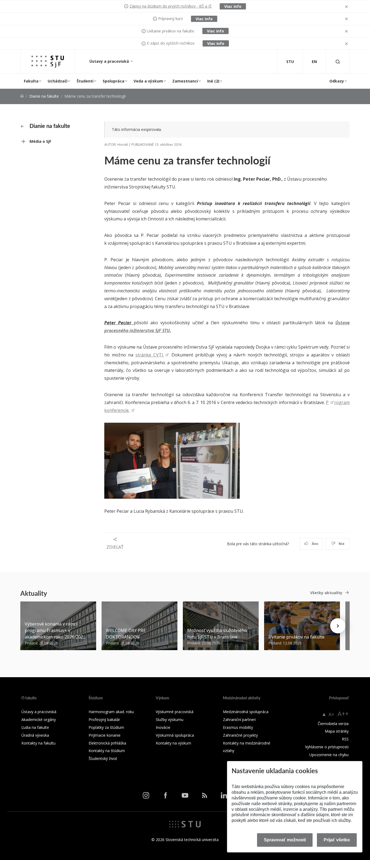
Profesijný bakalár (104, 719)
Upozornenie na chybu (329, 754)
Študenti (85, 81)
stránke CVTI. (149, 355)
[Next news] (337, 625)
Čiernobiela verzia (333, 723)
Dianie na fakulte (44, 96)
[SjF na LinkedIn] (224, 795)
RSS (345, 739)
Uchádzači (57, 81)
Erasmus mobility (238, 727)
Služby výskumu (169, 719)
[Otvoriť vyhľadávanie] (338, 61)
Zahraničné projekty (240, 735)
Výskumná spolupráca (175, 735)
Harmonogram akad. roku (111, 711)
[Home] (22, 96)
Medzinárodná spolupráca (245, 711)
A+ (331, 714)
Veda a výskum (148, 81)
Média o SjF (40, 141)
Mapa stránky (337, 731)
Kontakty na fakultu (38, 743)
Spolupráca (113, 81)
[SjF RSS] (204, 795)
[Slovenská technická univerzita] (185, 824)
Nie (341, 543)
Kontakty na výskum (173, 743)
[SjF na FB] (165, 795)
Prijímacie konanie (105, 735)
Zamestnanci (185, 81)
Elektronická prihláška (107, 743)
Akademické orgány (38, 719)
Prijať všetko (337, 840)
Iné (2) (213, 81)
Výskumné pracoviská (174, 711)
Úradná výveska (35, 735)
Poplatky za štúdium (106, 727)
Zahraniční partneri (239, 719)
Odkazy (336, 81)
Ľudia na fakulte (35, 727)
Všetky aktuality (326, 592)
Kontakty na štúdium (107, 750)
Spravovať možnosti (285, 840)
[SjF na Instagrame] (146, 795)
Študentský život (103, 758)
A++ (343, 713)
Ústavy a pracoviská (109, 61)
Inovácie (163, 727)
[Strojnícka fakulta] (47, 61)
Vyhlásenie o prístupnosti (327, 746)
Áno (314, 543)
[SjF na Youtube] (185, 795)
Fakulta (31, 81)
